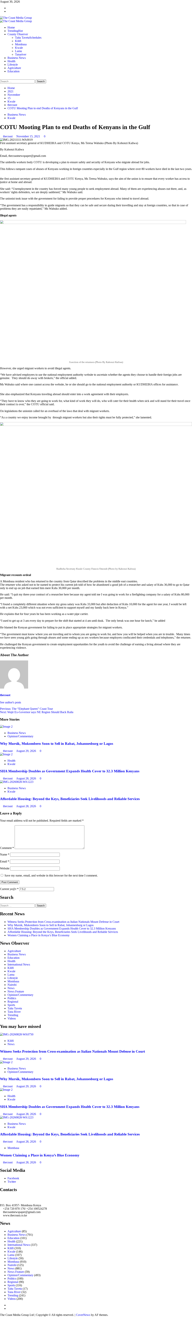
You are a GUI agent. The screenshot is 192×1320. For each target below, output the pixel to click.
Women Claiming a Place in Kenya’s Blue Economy (39, 935)
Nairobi (12, 984)
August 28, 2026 (26, 778)
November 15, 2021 (28, 136)
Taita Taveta (28, 37)
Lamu (18, 51)
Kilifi (18, 41)
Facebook (13, 1178)
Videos (12, 1018)
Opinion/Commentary (20, 736)
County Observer (18, 34)
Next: (36, 712)
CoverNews (83, 1314)
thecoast (8, 136)
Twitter (12, 1181)
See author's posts (10, 702)
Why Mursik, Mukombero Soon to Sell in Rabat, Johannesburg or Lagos (56, 744)
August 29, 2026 (26, 750)
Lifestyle (13, 64)
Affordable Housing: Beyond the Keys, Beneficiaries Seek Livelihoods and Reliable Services (70, 799)
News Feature (16, 991)
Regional (13, 1001)
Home (11, 27)
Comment (7, 848)
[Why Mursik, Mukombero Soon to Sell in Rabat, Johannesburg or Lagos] (6, 726)
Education (14, 71)
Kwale (19, 47)
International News (19, 964)
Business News (17, 57)
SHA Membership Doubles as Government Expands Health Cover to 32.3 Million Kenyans (69, 771)
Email (4, 861)
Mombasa (21, 44)
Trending (15, 30)
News (11, 988)
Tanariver (20, 54)
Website (4, 868)
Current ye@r (9, 889)
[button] (1, 77)
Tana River (14, 1011)
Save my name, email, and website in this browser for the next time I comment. (51, 875)
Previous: (26, 708)
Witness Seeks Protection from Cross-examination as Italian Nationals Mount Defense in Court (63, 921)
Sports (11, 1005)
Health (11, 61)
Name (4, 854)
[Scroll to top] (1, 1318)
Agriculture (14, 68)
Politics (12, 998)
